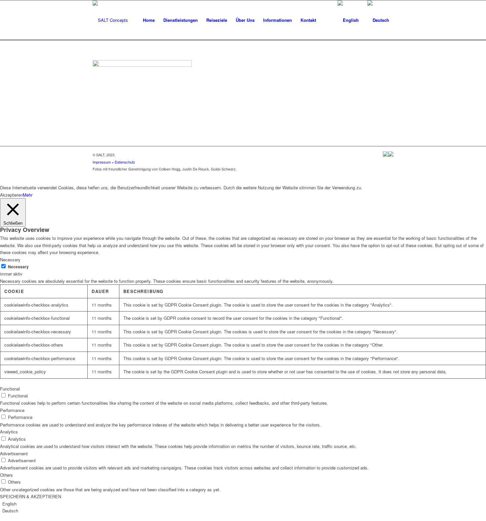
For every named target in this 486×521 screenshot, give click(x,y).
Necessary (18, 267)
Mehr (27, 195)
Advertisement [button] (14, 453)
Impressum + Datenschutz (114, 162)
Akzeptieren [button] (11, 195)
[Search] (326, 20)
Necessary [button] (10, 259)
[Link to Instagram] (388, 176)
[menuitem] (149, 20)
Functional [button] (10, 389)
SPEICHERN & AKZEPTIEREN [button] (30, 496)
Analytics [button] (9, 431)
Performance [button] (12, 410)
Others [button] (6, 475)
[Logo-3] (110, 20)
